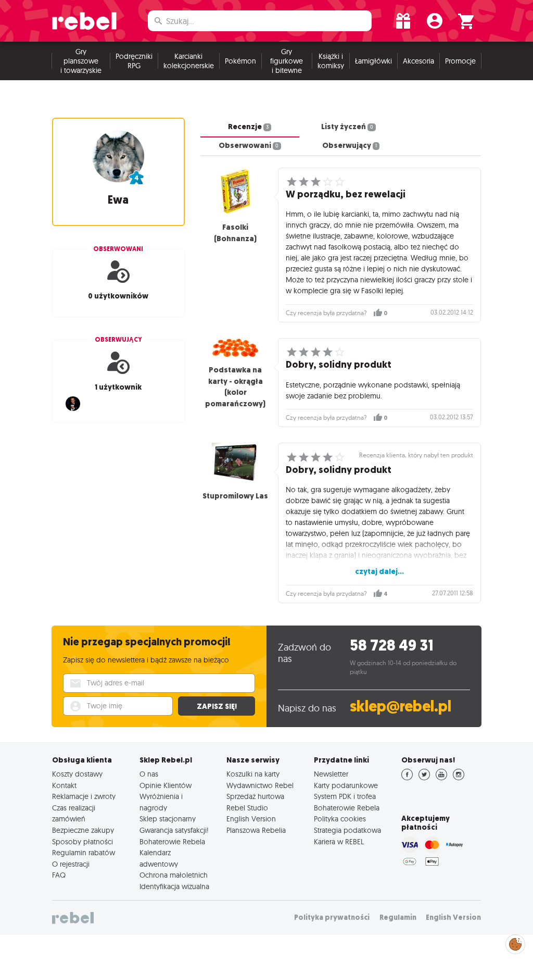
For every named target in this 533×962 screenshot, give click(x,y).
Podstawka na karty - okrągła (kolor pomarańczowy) (235, 387)
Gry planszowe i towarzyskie (80, 61)
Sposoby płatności (82, 841)
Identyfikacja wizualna (174, 886)
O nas (148, 774)
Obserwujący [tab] (349, 145)
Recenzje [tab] (248, 126)
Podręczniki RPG (134, 61)
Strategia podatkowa (347, 830)
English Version (251, 818)
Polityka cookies (340, 818)
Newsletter (331, 774)
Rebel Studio (247, 808)
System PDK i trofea (345, 796)
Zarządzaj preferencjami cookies (515, 942)
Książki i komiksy (331, 61)
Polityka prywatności (332, 917)
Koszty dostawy (77, 774)
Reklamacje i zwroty (84, 796)
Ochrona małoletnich (173, 875)
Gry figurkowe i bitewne (286, 61)
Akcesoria (418, 61)
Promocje (460, 61)
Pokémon (240, 61)
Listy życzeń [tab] (347, 126)
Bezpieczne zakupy (83, 830)
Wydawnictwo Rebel (260, 785)
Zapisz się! (217, 706)
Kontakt (64, 785)
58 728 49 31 (392, 645)
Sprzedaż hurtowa (255, 796)
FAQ (59, 875)
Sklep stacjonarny (167, 818)
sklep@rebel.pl (400, 706)
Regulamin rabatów (83, 852)
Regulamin (397, 917)
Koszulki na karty (253, 774)
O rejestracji (71, 864)
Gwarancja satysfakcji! (174, 830)
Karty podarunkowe (346, 785)
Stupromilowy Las (235, 496)
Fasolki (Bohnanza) (235, 233)
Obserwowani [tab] (248, 145)
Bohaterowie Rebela (172, 841)
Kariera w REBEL (339, 841)
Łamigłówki (373, 61)
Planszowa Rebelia (256, 830)
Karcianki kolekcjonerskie (188, 61)
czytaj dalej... (379, 571)
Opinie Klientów (165, 785)
